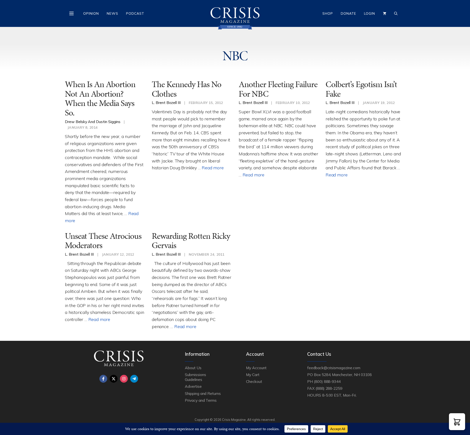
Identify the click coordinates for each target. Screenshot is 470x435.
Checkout (254, 381)
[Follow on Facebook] (103, 379)
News (112, 13)
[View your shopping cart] (384, 13)
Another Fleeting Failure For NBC (278, 89)
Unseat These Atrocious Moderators (103, 241)
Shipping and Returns (203, 393)
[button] (457, 421)
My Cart (252, 374)
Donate (348, 13)
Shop (327, 13)
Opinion (91, 13)
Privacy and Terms (201, 400)
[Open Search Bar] (395, 13)
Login (369, 13)
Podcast (135, 13)
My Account (256, 367)
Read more (212, 167)
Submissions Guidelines (195, 377)
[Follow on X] (114, 379)
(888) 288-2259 (329, 388)
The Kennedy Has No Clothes (186, 89)
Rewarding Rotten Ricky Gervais (191, 241)
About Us (193, 367)
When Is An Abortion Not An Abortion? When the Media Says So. (100, 98)
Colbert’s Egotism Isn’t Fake (361, 89)
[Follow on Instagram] (124, 379)
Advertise (193, 386)
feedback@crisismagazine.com (333, 367)
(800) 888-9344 (327, 381)
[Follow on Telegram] (134, 379)
